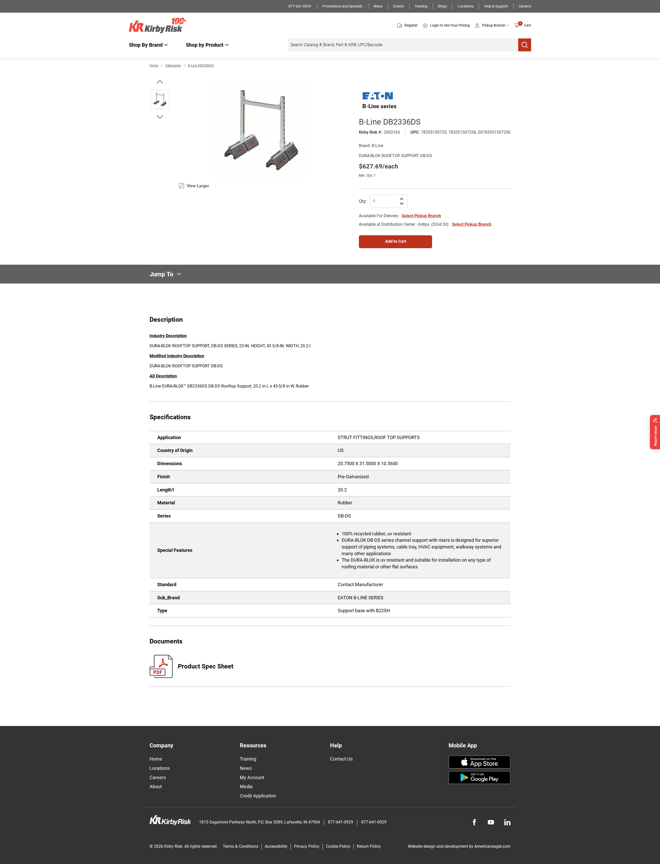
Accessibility (276, 846)
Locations (466, 6)
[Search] (524, 44)
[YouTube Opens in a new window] (491, 822)
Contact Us (341, 759)
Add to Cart (395, 241)
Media (246, 786)
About (156, 786)
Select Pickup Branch (421, 215)
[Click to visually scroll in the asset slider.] (160, 82)
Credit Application (258, 795)
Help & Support (496, 6)
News (378, 6)
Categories (173, 65)
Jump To (162, 274)
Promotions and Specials (343, 6)
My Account (252, 777)
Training (421, 6)
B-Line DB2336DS (201, 65)
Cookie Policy (338, 846)
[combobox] (403, 44)
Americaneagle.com (492, 846)
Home (154, 65)
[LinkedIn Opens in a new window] (507, 822)
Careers (525, 6)
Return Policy (369, 846)
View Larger (198, 185)
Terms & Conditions (240, 846)
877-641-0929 (300, 6)
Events (398, 6)
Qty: (363, 201)
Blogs (442, 6)
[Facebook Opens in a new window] (474, 822)
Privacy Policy (306, 846)
